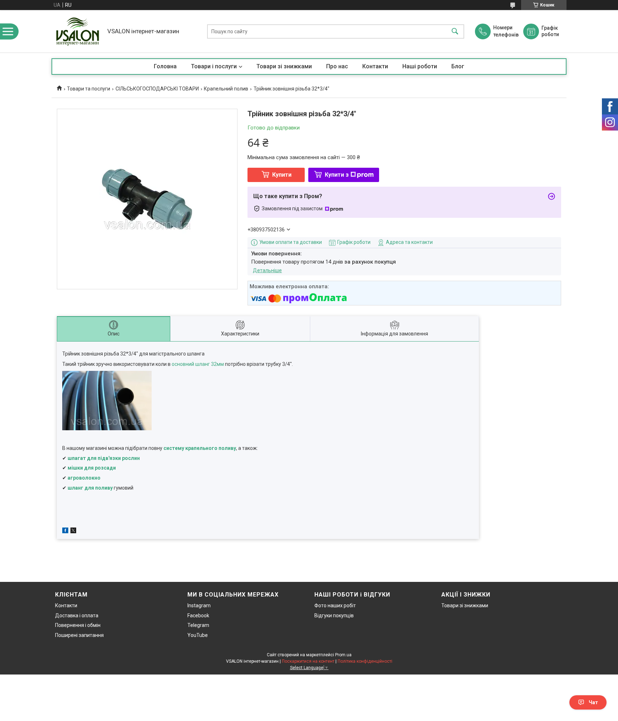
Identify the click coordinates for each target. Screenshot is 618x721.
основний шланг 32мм (198, 364)
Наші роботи (419, 66)
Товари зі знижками (284, 66)
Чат (593, 702)
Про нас (337, 66)
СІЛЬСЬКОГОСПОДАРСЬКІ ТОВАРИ (157, 89)
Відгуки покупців (334, 615)
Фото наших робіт (335, 605)
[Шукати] (455, 31)
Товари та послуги (88, 89)
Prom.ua (343, 654)
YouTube (197, 635)
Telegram (198, 625)
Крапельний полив (226, 89)
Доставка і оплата (76, 615)
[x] (73, 531)
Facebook (198, 615)
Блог (457, 66)
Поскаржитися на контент (308, 661)
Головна (165, 66)
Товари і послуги (214, 66)
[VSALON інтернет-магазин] (77, 31)
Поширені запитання (79, 635)
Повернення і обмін (77, 625)
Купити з (337, 174)
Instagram (199, 605)
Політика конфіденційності (365, 661)
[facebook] (65, 531)
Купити (281, 174)
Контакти (375, 66)
